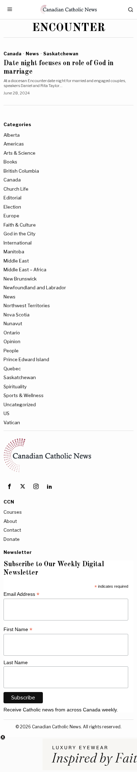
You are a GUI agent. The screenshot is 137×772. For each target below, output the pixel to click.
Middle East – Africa (25, 269)
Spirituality (15, 386)
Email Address (21, 594)
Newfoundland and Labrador (35, 287)
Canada (12, 53)
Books (10, 162)
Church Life (16, 189)
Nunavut (13, 323)
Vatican (12, 422)
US (6, 413)
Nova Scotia (17, 314)
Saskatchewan (60, 53)
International (18, 243)
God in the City (19, 233)
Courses (13, 512)
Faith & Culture (20, 225)
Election (12, 207)
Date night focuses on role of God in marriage (58, 67)
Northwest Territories (27, 305)
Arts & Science (19, 153)
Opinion (12, 341)
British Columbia (21, 171)
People (11, 350)
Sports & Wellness (24, 395)
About (10, 521)
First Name (18, 629)
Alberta (12, 135)
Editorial (12, 197)
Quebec (12, 368)
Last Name (16, 662)
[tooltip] (9, 486)
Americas (14, 144)
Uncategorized (20, 404)
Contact (12, 530)
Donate (12, 539)
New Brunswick (20, 279)
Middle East (16, 261)
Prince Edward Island (26, 359)
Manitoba (14, 251)
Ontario (12, 332)
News (32, 53)
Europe (11, 215)
